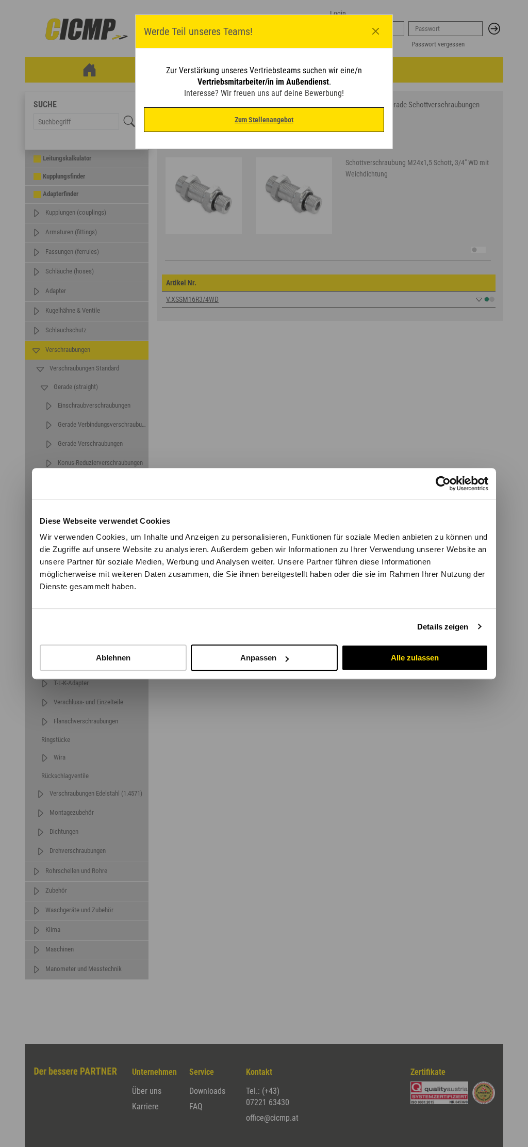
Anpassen (258, 657)
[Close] (376, 31)
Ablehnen (113, 657)
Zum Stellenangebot (264, 120)
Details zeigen (442, 626)
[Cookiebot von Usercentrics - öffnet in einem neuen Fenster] (443, 483)
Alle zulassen (415, 657)
